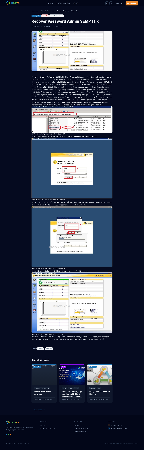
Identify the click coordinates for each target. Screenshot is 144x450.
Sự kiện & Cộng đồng (63, 3)
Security (37, 388)
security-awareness (57, 16)
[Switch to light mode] (111, 3)
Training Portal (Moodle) (118, 428)
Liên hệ (75, 3)
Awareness (45, 388)
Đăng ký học (131, 3)
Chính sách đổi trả (80, 431)
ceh (99, 388)
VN (107, 3)
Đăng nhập (119, 3)
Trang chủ (35, 11)
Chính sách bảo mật (81, 428)
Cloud (64, 388)
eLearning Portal (115, 425)
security (52, 11)
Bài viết (50, 3)
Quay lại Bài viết (39, 410)
